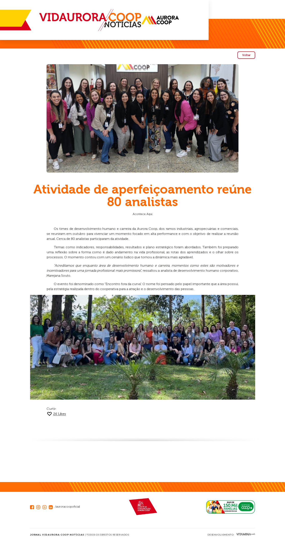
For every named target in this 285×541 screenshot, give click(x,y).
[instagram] (39, 506)
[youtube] (45, 506)
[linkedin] (52, 506)
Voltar (246, 55)
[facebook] (33, 506)
